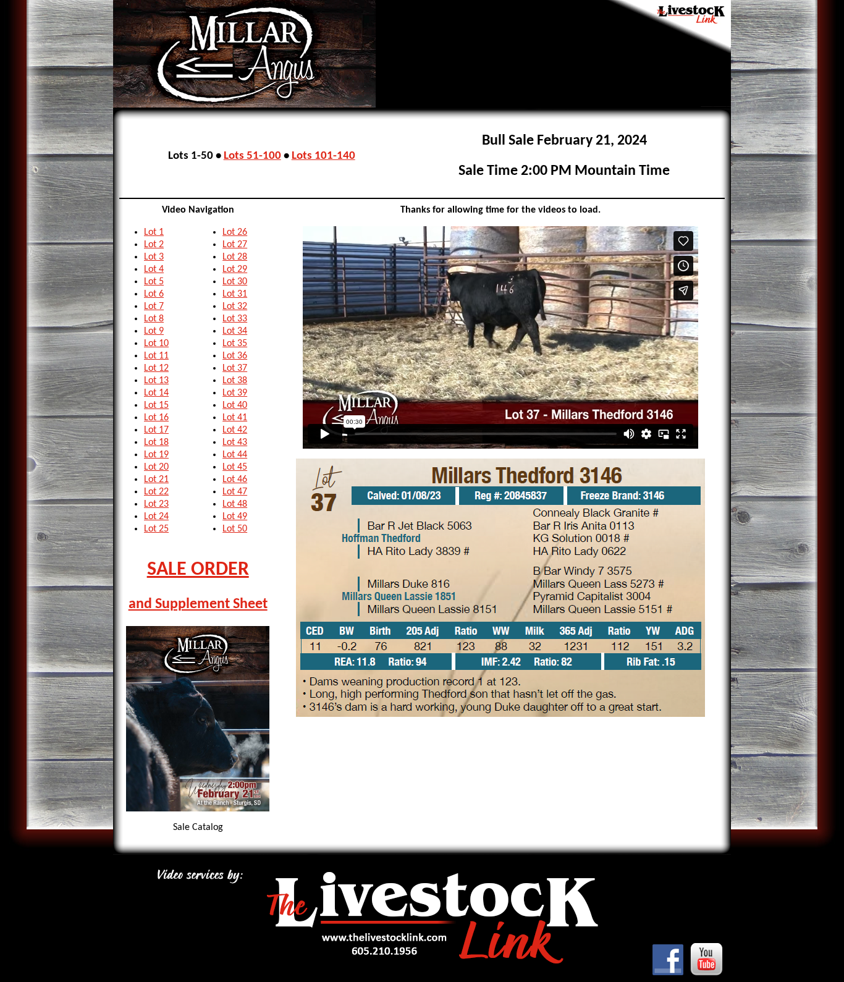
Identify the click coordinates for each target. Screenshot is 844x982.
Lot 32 (234, 306)
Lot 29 (234, 269)
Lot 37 (234, 368)
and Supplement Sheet (198, 604)
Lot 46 (234, 480)
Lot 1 (154, 232)
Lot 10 (156, 344)
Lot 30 (234, 282)
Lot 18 (156, 442)
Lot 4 (154, 269)
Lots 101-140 (323, 156)
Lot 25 (156, 529)
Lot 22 (156, 492)
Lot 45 (234, 467)
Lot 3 (154, 257)
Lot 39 (234, 393)
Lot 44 (234, 455)
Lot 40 (234, 405)
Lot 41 (234, 418)
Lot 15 (156, 405)
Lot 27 (234, 245)
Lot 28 (234, 257)
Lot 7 (154, 306)
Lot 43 (234, 442)
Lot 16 (156, 418)
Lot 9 (154, 331)
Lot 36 (234, 356)
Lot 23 (156, 504)
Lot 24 (156, 517)
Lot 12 (156, 368)
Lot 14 (156, 393)
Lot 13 (156, 381)
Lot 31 (234, 294)
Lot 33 (234, 319)
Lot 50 (234, 529)
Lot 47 (234, 492)
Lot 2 (154, 245)
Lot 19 (156, 455)
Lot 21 (156, 480)
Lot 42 (234, 430)
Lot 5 (154, 282)
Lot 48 (234, 504)
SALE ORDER (198, 570)
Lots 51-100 (252, 156)
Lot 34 (234, 331)
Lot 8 (154, 319)
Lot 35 (234, 344)
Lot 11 (156, 356)
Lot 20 (156, 467)
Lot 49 (234, 517)
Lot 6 (154, 294)
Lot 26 (234, 232)
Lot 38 (234, 381)
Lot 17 (156, 430)
